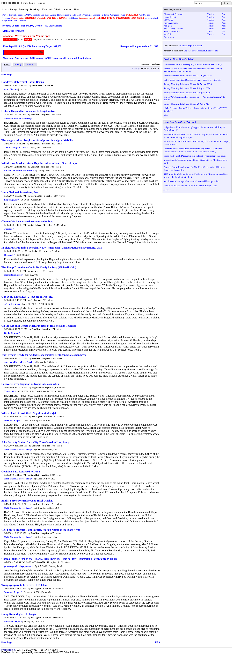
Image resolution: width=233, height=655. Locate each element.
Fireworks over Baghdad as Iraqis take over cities (30, 384)
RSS (157, 642)
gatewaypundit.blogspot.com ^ (18, 566)
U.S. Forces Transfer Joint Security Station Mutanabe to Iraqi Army (40, 529)
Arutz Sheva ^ (11, 89)
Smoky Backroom (172, 31)
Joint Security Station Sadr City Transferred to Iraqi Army (35, 442)
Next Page (6, 74)
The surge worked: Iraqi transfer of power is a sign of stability (37, 140)
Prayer (5, 15)
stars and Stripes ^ (13, 621)
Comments (30, 64)
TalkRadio (73, 18)
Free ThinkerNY (37, 562)
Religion (168, 25)
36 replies (47, 225)
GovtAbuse (144, 15)
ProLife (36, 15)
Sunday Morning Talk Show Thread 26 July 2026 (186, 104)
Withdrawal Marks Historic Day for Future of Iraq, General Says (39, 163)
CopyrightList (151, 18)
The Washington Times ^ (16, 147)
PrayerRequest (16, 15)
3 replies (47, 617)
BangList (45, 15)
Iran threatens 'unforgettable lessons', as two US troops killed (191, 181)
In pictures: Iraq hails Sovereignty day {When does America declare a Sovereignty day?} (52, 247)
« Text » (155, 68)
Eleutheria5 (37, 85)
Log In (32, 3)
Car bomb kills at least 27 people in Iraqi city (27, 296)
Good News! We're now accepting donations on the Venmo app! (193, 64)
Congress (114, 15)
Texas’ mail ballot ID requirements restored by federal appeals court (194, 156)
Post (223, 14)
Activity (17, 64)
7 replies (49, 85)
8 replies (47, 387)
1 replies (45, 114)
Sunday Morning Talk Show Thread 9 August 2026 (187, 88)
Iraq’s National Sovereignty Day (20, 192)
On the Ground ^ (12, 333)
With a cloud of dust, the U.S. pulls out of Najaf (28, 413)
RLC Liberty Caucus (173, 28)
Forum (24, 3)
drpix (34, 251)
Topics (210, 14)
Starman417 (36, 196)
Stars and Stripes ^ (13, 420)
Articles (6, 64)
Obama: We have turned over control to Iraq (27, 221)
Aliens (53, 15)
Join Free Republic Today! (191, 45)
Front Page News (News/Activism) (180, 122)
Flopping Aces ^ (11, 199)
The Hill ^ (9, 229)
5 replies (46, 445)
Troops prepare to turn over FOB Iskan (24, 585)
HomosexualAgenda (66, 15)
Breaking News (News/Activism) (179, 59)
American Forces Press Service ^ (20, 170)
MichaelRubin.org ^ (14, 274)
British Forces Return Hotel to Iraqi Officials (27, 500)
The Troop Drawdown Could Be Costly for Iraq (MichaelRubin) (38, 267)
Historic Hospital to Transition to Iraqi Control (28, 111)
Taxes (106, 15)
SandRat (35, 114)
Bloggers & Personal (173, 14)
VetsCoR (168, 34)
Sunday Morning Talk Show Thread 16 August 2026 (188, 84)
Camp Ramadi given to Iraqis (18, 614)
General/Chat (170, 17)
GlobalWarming (84, 15)
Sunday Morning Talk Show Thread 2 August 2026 (187, 92)
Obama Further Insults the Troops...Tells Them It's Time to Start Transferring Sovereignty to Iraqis (59, 558)
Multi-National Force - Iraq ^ (18, 118)
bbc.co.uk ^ (9, 255)
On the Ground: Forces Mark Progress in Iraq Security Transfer (38, 325)
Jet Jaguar (36, 300)
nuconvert (35, 271)
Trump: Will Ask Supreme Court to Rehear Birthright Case (190, 185)
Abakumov (35, 143)
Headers (145, 68)
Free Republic (10, 2)
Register (41, 3)
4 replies (45, 166)
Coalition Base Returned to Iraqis (20, 471)
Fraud (122, 15)
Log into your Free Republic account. (201, 50)
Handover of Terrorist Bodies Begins (22, 82)
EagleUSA (37, 387)
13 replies (43, 251)
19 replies (51, 562)
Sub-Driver (36, 225)
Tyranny (6, 18)
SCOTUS (28, 15)
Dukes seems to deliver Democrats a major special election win (192, 80)
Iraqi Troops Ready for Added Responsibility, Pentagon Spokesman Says (43, 354)
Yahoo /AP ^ (10, 391)
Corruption (98, 15)
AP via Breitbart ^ (13, 304)
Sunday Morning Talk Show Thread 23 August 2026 (188, 75)
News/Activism (171, 23)
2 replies (46, 143)
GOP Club (168, 20)
